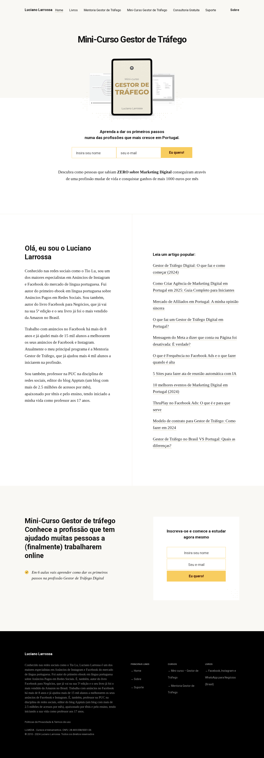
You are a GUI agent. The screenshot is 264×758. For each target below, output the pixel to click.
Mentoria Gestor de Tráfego (102, 10)
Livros (73, 10)
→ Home (136, 670)
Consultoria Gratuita (186, 10)
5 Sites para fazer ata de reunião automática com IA (194, 373)
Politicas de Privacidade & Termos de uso (48, 722)
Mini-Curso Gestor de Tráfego (147, 10)
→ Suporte (137, 687)
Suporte (210, 10)
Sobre (234, 10)
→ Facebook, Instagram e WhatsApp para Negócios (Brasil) (220, 677)
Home (59, 10)
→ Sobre (136, 679)
